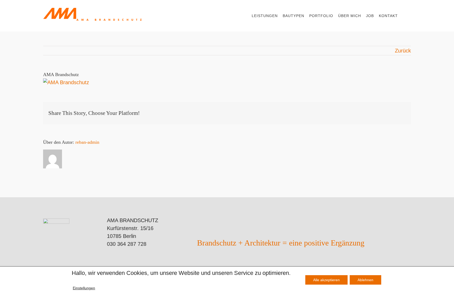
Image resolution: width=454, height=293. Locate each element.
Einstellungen (84, 288)
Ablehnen (365, 280)
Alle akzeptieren (326, 280)
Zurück (403, 51)
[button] (404, 15)
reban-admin (87, 142)
